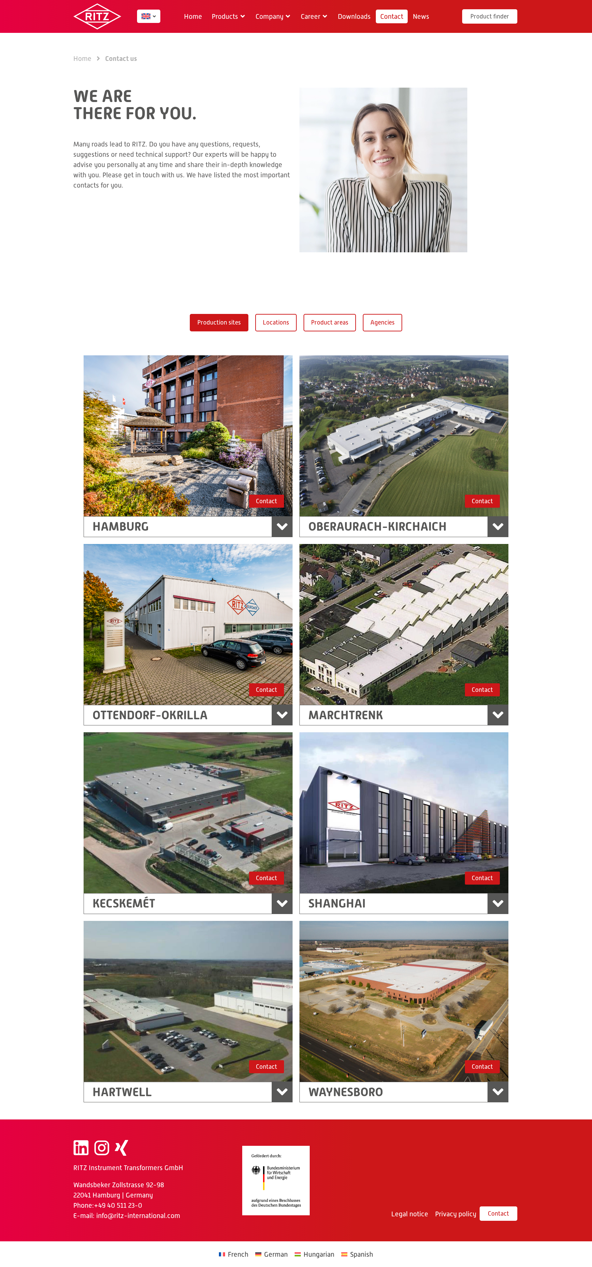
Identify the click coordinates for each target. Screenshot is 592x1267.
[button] (228, 16)
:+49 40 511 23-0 (117, 1205)
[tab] (219, 322)
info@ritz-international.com (138, 1215)
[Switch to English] (145, 16)
